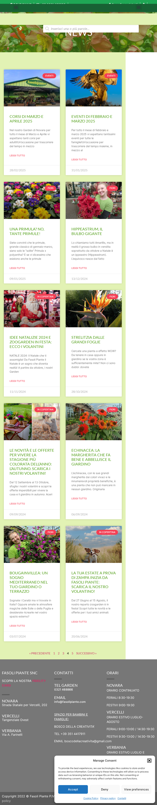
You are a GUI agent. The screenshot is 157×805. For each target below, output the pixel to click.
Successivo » (86, 653)
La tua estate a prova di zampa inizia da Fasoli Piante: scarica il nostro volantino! (93, 582)
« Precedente (39, 653)
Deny (104, 789)
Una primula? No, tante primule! (27, 231)
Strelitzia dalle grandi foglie (88, 339)
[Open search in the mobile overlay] (91, 29)
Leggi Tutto (17, 155)
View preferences (136, 789)
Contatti (122, 798)
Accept (73, 789)
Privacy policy (108, 798)
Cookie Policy (90, 798)
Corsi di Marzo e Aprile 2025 (26, 118)
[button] (149, 761)
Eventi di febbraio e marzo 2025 (91, 118)
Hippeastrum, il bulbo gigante (87, 231)
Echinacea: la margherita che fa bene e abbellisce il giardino (91, 457)
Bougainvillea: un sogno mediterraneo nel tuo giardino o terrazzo (29, 582)
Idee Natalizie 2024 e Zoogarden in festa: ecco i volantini (31, 342)
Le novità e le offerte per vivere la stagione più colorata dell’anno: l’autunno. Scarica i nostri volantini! (32, 461)
